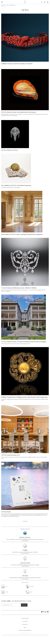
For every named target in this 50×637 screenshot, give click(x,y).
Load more (25, 521)
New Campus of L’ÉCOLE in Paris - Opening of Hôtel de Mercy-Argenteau (21, 234)
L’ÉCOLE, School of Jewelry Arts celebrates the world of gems (18, 112)
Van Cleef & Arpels (25, 618)
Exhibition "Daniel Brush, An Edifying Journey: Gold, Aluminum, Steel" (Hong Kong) (24, 397)
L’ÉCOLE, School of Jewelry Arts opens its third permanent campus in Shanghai (23, 341)
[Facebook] (41, 612)
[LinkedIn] (45, 612)
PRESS (25, 627)
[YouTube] (47, 612)
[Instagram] (43, 612)
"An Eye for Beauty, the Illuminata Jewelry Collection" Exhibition (19, 288)
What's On (3, 5)
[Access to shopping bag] (47, 2)
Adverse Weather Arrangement (25, 630)
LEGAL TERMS (25, 621)
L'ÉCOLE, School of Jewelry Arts (10, 455)
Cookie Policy (25, 624)
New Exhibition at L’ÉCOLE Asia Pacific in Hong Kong (16, 185)
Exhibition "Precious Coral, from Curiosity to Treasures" (17, 63)
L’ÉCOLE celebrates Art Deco (9, 150)
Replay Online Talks (11, 5)
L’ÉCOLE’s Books (6, 512)
